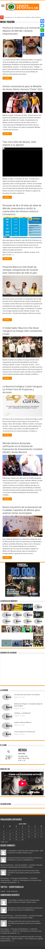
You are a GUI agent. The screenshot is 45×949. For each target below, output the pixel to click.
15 (16, 834)
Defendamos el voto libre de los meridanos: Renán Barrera (22, 17)
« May (2, 842)
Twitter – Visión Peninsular (12, 887)
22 (16, 837)
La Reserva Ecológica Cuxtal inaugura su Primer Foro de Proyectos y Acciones (22, 389)
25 (35, 837)
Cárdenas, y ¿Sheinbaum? (22, 713)
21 (10, 837)
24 (29, 837)
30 (22, 839)
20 (3, 837)
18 (35, 834)
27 (3, 839)
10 (29, 831)
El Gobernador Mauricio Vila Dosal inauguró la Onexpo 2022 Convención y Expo (22, 331)
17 (29, 834)
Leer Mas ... (7, 78)
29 (16, 839)
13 (3, 834)
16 (22, 834)
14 (10, 834)
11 (35, 831)
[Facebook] (42, 21)
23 (22, 837)
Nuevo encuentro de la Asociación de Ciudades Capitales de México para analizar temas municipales (22, 510)
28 (10, 839)
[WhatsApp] (42, 30)
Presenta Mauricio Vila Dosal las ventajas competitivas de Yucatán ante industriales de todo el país (20, 270)
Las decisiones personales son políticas (27, 694)
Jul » (6, 842)
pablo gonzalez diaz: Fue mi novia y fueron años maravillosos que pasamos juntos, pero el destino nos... (23, 873)
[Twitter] (42, 25)
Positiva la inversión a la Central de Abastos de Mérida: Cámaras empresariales (21, 30)
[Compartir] (42, 34)
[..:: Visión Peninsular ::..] (22, 6)
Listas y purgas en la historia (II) (24, 732)
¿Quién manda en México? (23, 722)
